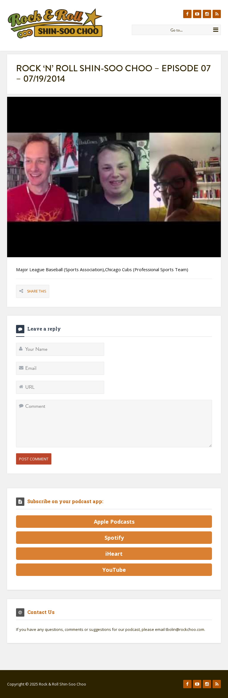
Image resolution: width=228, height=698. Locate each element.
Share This (36, 291)
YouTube (114, 569)
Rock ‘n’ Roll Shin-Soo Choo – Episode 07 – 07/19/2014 (113, 73)
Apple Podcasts (114, 521)
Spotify (114, 537)
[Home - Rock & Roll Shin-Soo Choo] (67, 23)
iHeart (114, 553)
